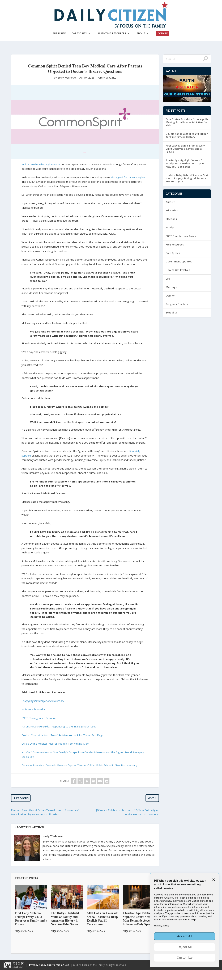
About (141, 33)
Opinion (170, 295)
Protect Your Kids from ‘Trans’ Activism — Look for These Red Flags (62, 735)
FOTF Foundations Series (181, 236)
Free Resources (175, 244)
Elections (171, 219)
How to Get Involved (178, 270)
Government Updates (179, 261)
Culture (170, 202)
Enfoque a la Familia (33, 709)
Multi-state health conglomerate (41, 164)
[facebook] (73, 781)
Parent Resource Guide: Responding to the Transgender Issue (59, 726)
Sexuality (111, 77)
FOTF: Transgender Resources (40, 718)
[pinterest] (87, 781)
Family (101, 77)
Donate (162, 33)
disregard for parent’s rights (128, 177)
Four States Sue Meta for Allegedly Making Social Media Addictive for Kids (187, 122)
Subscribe (59, 33)
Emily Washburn (52, 836)
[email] (100, 781)
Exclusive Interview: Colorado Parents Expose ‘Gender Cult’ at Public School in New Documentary (79, 765)
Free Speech (173, 253)
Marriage (171, 287)
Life (168, 278)
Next (150, 798)
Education (172, 210)
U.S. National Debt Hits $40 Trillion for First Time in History (187, 135)
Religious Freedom (177, 304)
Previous (22, 798)
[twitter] (80, 781)
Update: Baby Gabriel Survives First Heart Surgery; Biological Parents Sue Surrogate (187, 178)
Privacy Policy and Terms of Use (49, 965)
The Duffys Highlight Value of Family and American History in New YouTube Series (185, 163)
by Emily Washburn (65, 77)
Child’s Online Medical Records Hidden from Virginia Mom (55, 743)
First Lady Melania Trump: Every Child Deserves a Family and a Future (185, 148)
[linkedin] (93, 781)
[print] (106, 781)
